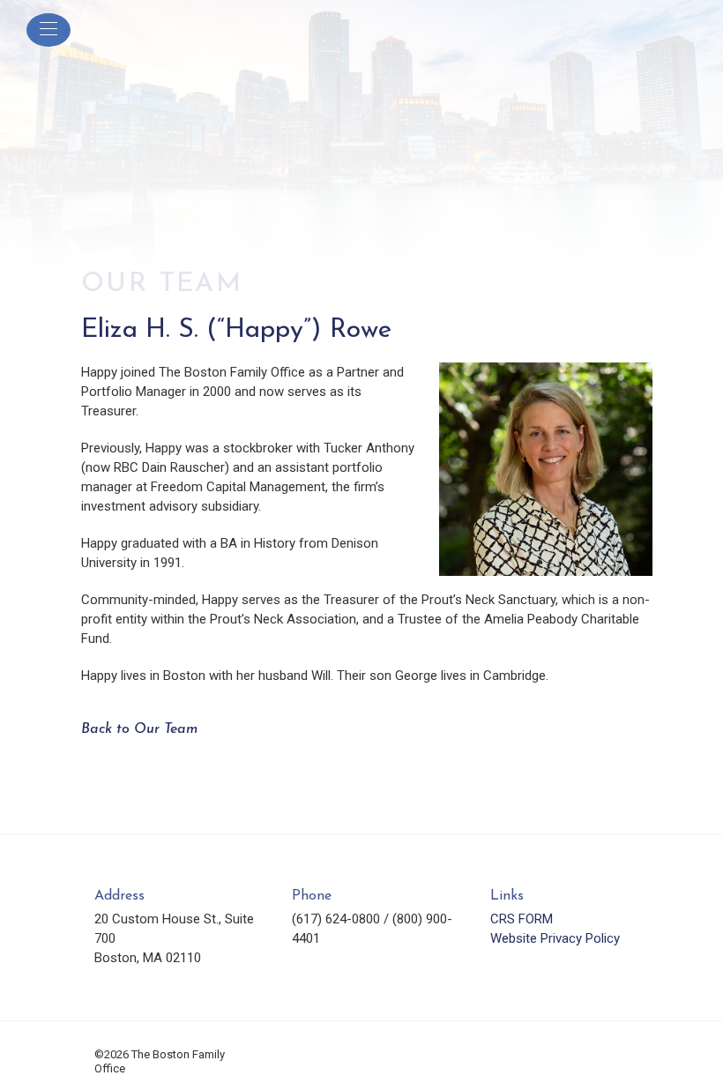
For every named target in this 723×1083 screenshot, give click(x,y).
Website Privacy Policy (555, 938)
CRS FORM (521, 919)
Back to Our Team (139, 729)
